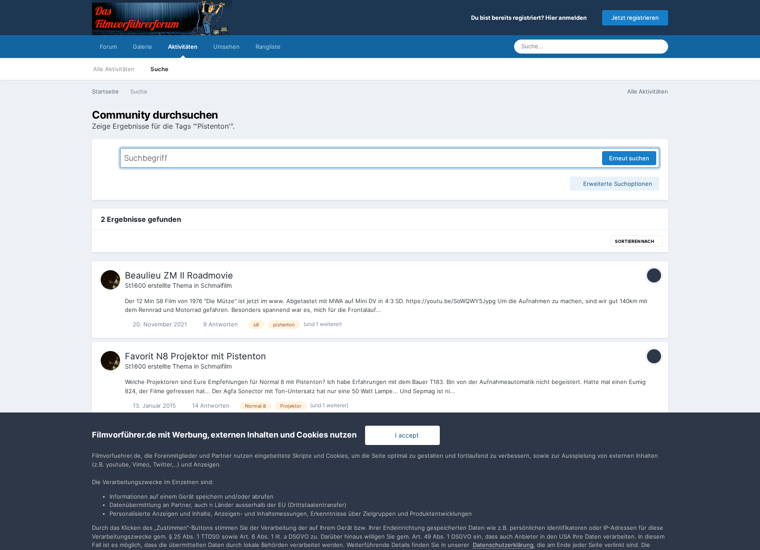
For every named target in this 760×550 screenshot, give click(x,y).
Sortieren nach (635, 241)
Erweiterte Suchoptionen (616, 183)
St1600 (135, 285)
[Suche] (659, 47)
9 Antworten (219, 324)
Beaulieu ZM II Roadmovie (179, 275)
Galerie (142, 46)
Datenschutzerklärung (503, 544)
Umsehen (226, 46)
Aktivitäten (182, 46)
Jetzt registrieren (635, 17)
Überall (629, 46)
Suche (159, 68)
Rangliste (268, 46)
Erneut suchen (629, 158)
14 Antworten (210, 405)
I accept (405, 435)
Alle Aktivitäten (114, 68)
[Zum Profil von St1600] (110, 279)
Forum (108, 46)
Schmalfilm (216, 285)
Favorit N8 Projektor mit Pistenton (195, 356)
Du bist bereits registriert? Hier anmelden (530, 17)
